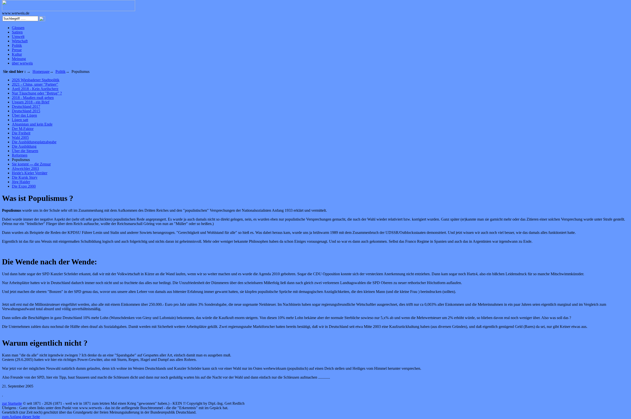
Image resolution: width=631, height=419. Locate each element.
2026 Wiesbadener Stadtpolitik (35, 80)
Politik (60, 71)
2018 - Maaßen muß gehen (33, 98)
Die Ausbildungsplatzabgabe (34, 142)
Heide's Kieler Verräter (29, 173)
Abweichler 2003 (25, 168)
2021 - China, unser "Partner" (35, 84)
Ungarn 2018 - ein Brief (30, 102)
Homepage (41, 71)
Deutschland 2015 (26, 111)
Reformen (19, 155)
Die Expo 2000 (24, 186)
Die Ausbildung (24, 146)
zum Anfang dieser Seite (21, 417)
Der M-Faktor (23, 129)
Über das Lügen (24, 115)
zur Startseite (12, 403)
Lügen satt (20, 120)
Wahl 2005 (20, 137)
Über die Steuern (25, 151)
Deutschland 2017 (26, 106)
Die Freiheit (21, 133)
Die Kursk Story (24, 177)
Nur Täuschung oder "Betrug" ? (37, 93)
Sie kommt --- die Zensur (31, 164)
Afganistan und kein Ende (32, 124)
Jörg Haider (21, 182)
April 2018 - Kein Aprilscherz (35, 89)
